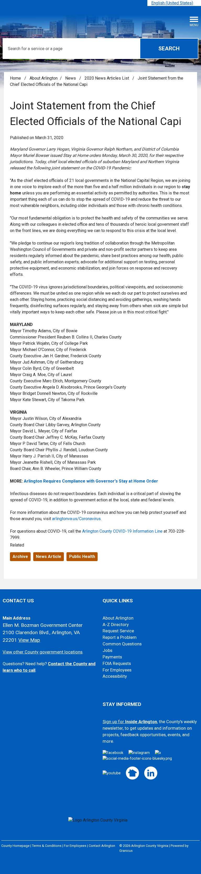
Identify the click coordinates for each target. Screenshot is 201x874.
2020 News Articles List (107, 78)
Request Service (118, 630)
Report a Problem (120, 637)
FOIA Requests (117, 663)
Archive (20, 556)
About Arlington (44, 78)
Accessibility (115, 676)
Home (15, 78)
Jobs (107, 650)
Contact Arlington (102, 846)
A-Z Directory (116, 624)
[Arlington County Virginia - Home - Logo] (43, 18)
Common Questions (122, 643)
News (71, 78)
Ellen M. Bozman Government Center (43, 625)
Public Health (82, 556)
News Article (48, 556)
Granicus (126, 851)
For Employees (117, 670)
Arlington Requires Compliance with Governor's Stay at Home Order (91, 481)
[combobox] (174, 3)
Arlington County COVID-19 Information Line (122, 531)
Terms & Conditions (47, 846)
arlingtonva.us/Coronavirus (76, 518)
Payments (112, 657)
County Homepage (15, 846)
